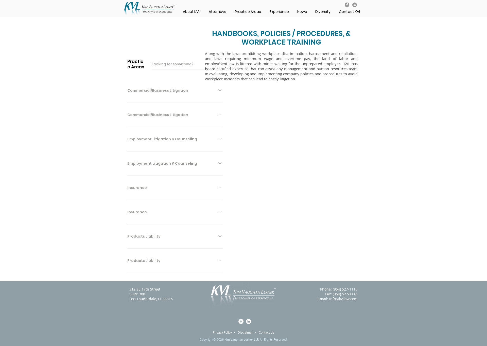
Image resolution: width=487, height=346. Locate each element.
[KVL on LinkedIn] (354, 5)
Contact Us (266, 332)
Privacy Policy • (225, 332)
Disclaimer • (248, 332)
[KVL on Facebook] (347, 5)
